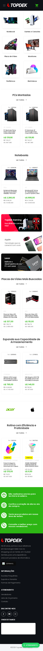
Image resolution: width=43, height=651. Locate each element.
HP (26, 187)
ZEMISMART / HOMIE (11, 460)
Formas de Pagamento (10, 583)
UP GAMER (7, 127)
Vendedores (6, 594)
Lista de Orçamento (9, 598)
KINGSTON (28, 374)
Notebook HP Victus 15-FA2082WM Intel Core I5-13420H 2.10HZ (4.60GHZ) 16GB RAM (32, 192)
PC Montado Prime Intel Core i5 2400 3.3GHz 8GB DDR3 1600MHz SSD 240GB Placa (10, 131)
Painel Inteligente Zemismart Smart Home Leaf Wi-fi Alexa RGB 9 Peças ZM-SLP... (11, 464)
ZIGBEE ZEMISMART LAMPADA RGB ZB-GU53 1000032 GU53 (31, 464)
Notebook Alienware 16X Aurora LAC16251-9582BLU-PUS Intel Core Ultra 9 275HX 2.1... (10, 192)
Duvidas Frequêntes (9, 576)
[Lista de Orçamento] (37, 5)
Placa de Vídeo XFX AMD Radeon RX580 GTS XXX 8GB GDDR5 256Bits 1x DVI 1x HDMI (32, 315)
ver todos (20, 100)
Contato (4, 601)
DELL (5, 187)
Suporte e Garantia (9, 579)
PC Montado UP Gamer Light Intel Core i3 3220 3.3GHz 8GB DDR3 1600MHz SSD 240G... (31, 131)
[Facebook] (3, 614)
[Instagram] (15, 614)
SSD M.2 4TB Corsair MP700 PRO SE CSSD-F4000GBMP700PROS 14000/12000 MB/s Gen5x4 (11, 378)
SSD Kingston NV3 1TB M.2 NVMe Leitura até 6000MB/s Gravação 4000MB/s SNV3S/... (32, 378)
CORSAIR (7, 374)
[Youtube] (9, 614)
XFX (5, 311)
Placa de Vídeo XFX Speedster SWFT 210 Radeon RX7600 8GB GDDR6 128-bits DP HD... (10, 315)
